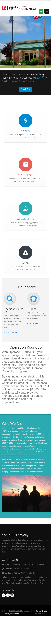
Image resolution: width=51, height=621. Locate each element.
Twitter (8, 595)
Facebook (4, 595)
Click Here (31, 323)
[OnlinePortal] (19, 8)
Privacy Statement (11, 613)
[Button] (46, 11)
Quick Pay (25, 89)
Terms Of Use (41, 611)
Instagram (12, 595)
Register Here (9, 332)
